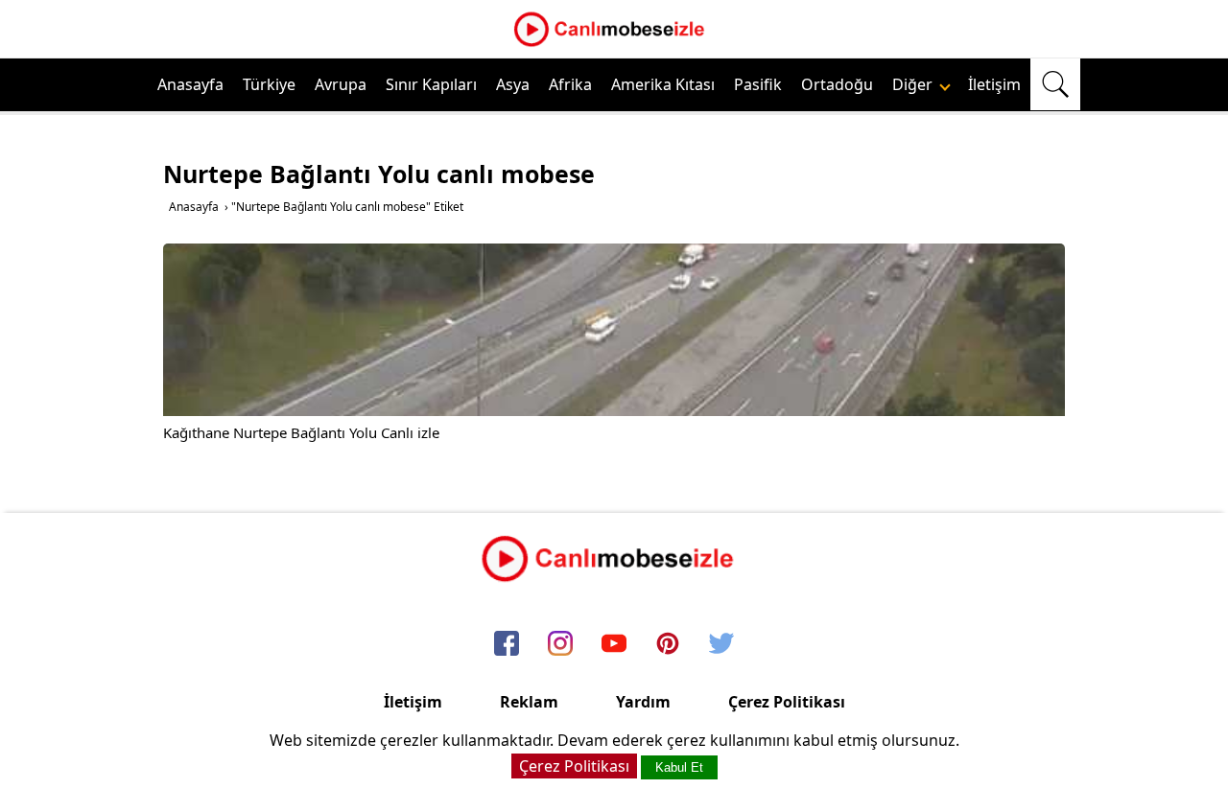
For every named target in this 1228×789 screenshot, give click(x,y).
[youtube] (614, 644)
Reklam (529, 701)
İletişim (994, 84)
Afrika (570, 84)
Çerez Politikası (786, 701)
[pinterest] (667, 644)
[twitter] (721, 644)
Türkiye (269, 84)
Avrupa (340, 84)
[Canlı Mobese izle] (614, 44)
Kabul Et (679, 767)
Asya (513, 84)
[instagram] (560, 644)
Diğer (914, 84)
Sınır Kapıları (431, 84)
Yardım (643, 701)
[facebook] (506, 644)
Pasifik (758, 84)
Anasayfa (190, 84)
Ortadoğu (837, 84)
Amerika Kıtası (663, 84)
